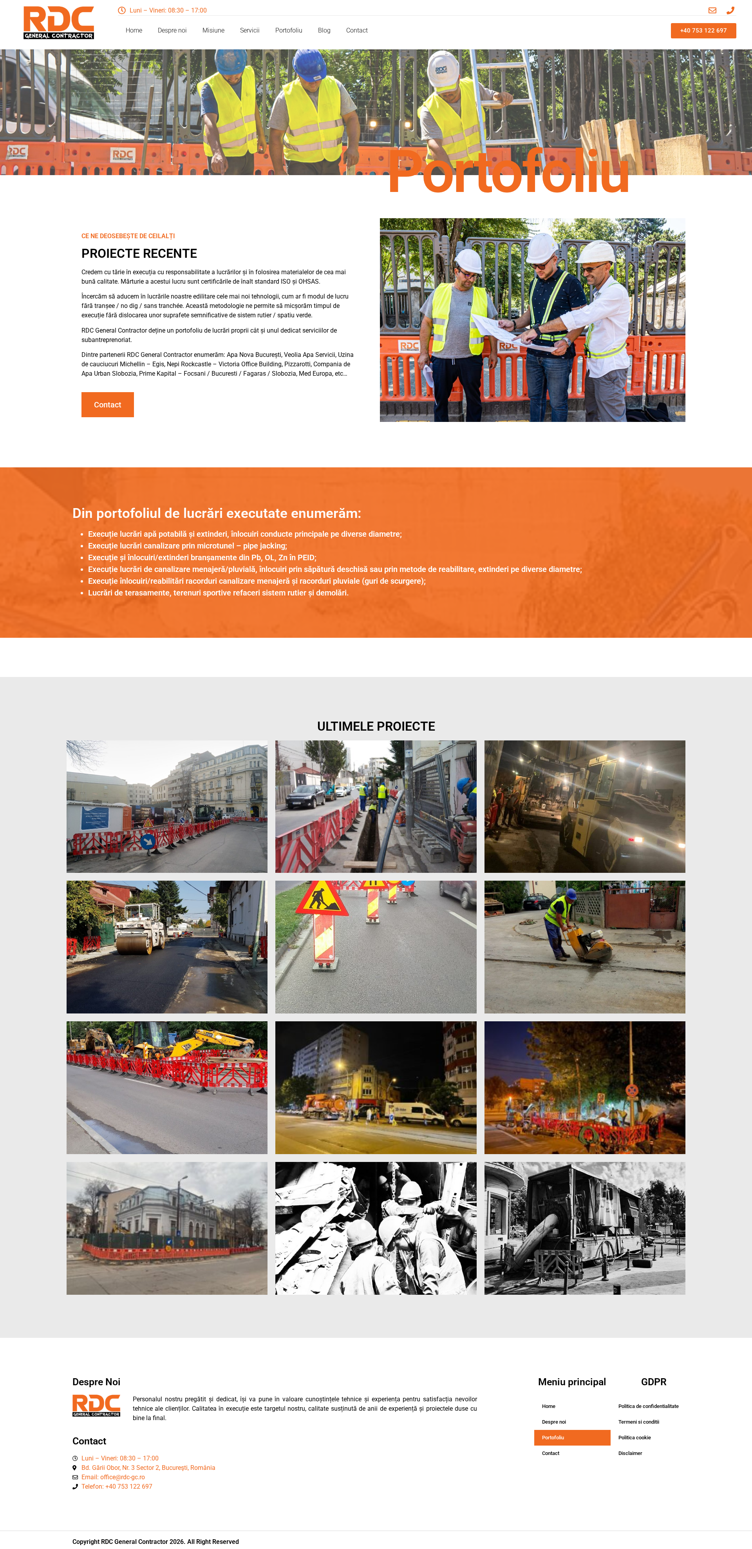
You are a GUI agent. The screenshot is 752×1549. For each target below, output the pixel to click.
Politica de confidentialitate (648, 1406)
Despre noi (172, 30)
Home (134, 30)
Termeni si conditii (638, 1422)
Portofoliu (288, 30)
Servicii (250, 30)
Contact (357, 30)
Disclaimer (630, 1453)
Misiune (213, 30)
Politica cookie (634, 1437)
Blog (324, 30)
